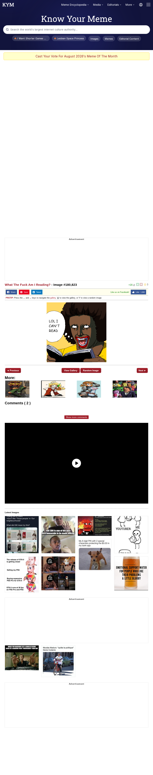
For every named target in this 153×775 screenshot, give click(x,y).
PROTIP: (10, 298)
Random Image (91, 370)
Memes (109, 38)
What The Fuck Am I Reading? (28, 284)
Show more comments (76, 417)
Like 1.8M (139, 292)
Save (25, 292)
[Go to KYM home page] (8, 5)
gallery (53, 298)
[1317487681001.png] (76, 332)
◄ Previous (13, 370)
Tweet (38, 292)
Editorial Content (129, 38)
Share (12, 292)
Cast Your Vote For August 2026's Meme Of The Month (77, 56)
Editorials (113, 4)
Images (94, 38)
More (129, 4)
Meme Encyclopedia (73, 4)
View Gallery (70, 370)
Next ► (142, 370)
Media (96, 4)
